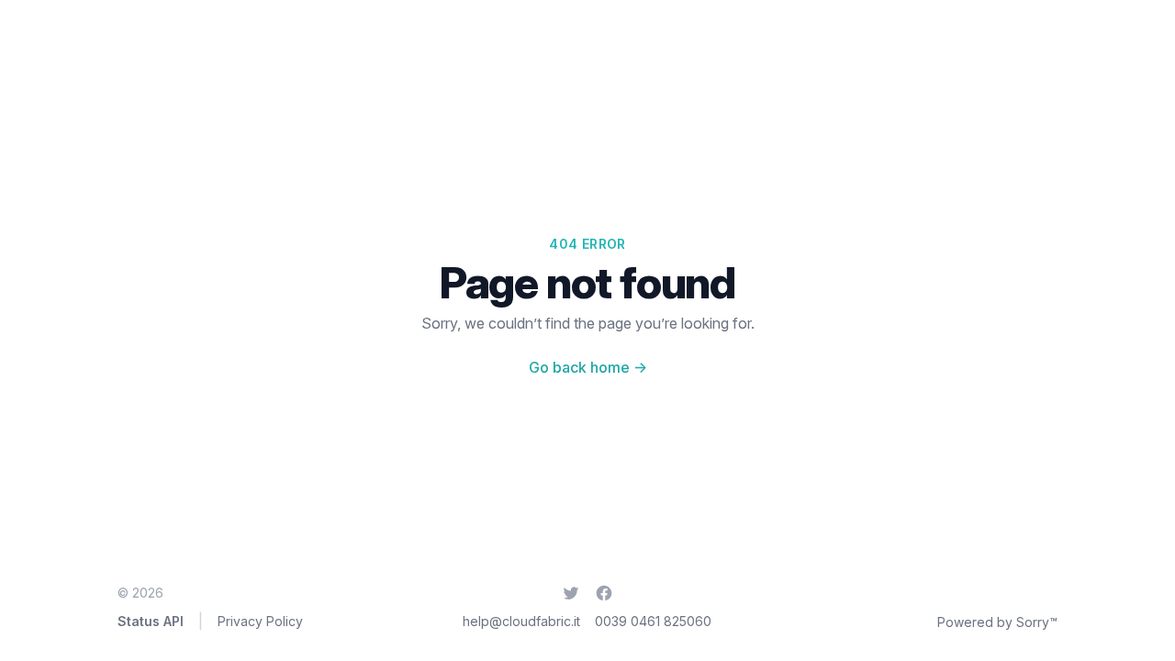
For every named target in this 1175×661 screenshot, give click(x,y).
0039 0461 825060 (653, 621)
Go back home (588, 367)
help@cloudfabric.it (521, 621)
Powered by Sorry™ (997, 622)
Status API (151, 621)
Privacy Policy (260, 621)
